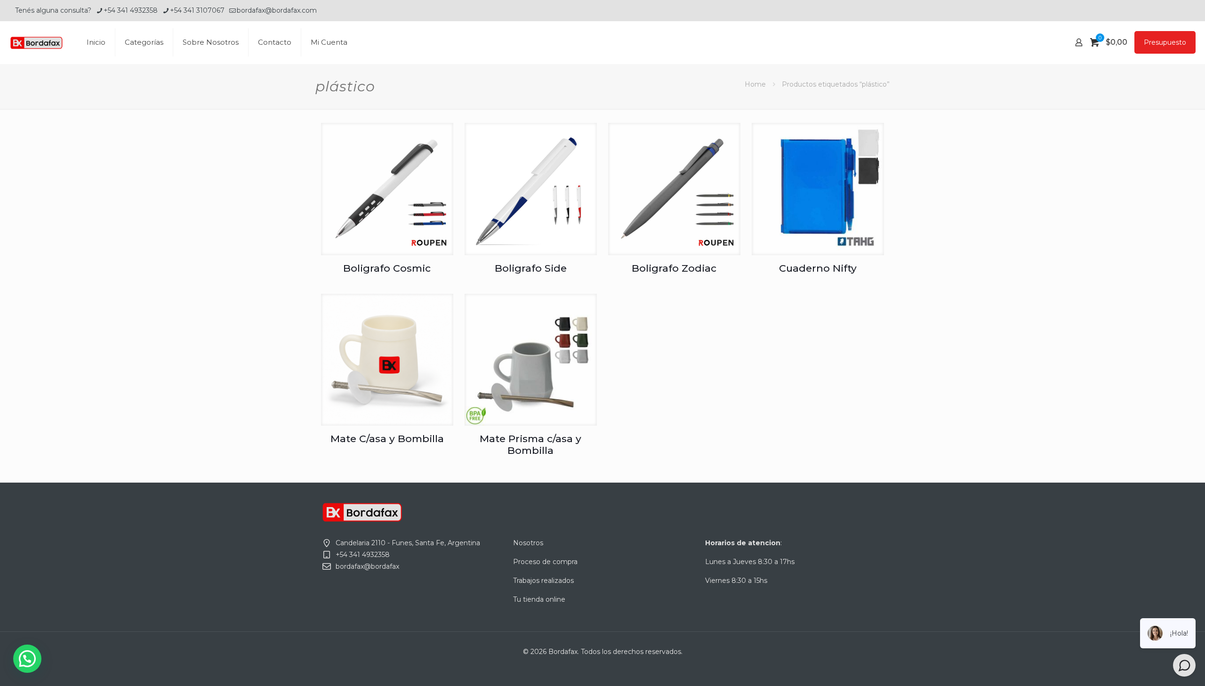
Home (755, 84)
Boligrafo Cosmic (387, 268)
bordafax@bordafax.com (277, 10)
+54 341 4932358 (131, 10)
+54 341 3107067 (197, 10)
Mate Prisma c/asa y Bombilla (530, 444)
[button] (27, 659)
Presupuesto (1165, 42)
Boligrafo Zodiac (674, 268)
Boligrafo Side (531, 268)
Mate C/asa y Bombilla (387, 438)
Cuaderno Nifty (818, 268)
